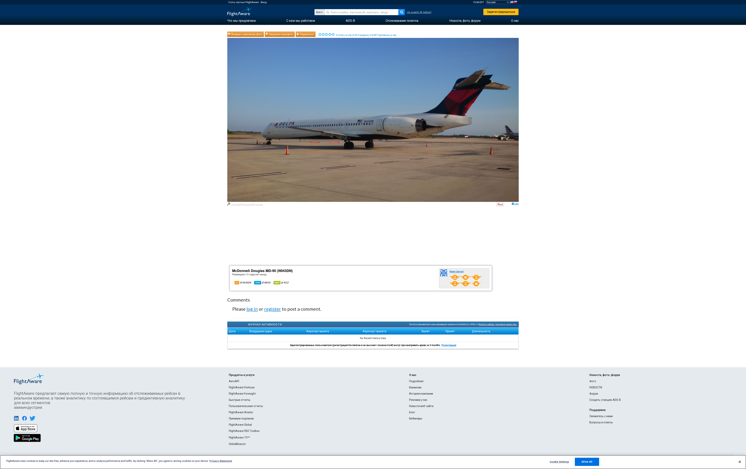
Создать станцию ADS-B (605, 399)
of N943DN (243, 282)
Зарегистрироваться (501, 11)
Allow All (586, 461)
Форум (593, 393)
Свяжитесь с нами (601, 416)
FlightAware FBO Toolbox (244, 430)
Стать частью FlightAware (243, 2)
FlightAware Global (240, 424)
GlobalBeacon (237, 443)
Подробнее (416, 381)
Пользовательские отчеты (246, 406)
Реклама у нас (418, 399)
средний (235, 204)
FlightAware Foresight (242, 393)
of (263, 282)
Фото (592, 381)
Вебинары (415, 418)
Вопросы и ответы (601, 422)
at (282, 282)
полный (258, 204)
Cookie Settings (559, 461)
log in (252, 309)
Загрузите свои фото (281, 34)
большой (247, 204)
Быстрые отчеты (239, 399)
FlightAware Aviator (241, 412)
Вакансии (415, 387)
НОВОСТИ (595, 387)
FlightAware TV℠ (239, 437)
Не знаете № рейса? (419, 12)
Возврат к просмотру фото (246, 34)
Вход (264, 2)
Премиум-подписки (241, 418)
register (272, 309)
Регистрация (448, 345)
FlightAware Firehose (242, 387)
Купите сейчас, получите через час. (498, 324)
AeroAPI (234, 381)
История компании (421, 393)
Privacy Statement (220, 460)
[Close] (740, 462)
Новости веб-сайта (421, 406)
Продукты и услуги (241, 375)
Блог (412, 412)
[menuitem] (241, 21)
